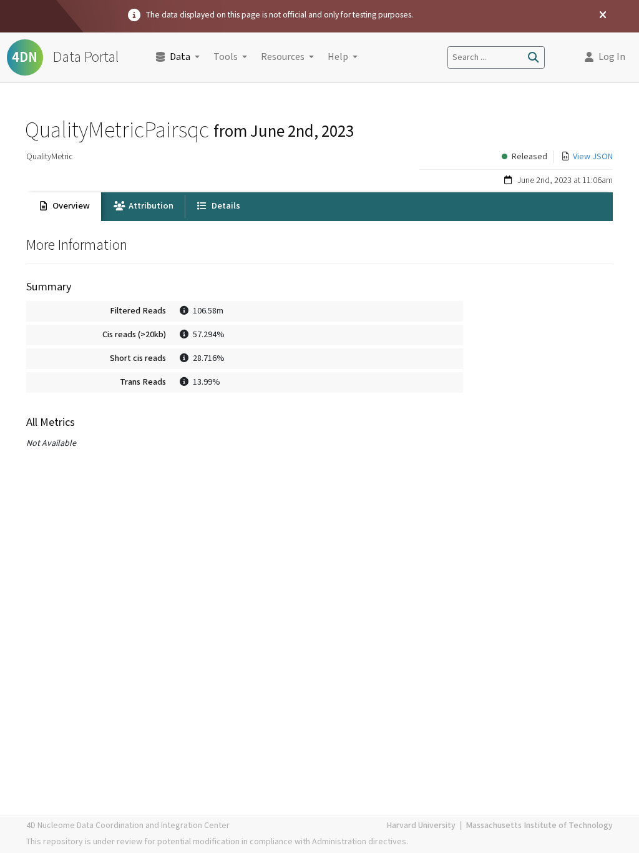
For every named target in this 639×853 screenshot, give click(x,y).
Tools (225, 57)
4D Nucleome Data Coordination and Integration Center (128, 825)
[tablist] (319, 206)
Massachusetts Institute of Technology (539, 825)
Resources (283, 57)
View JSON (593, 156)
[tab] (63, 207)
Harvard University (421, 825)
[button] (605, 57)
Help (338, 57)
